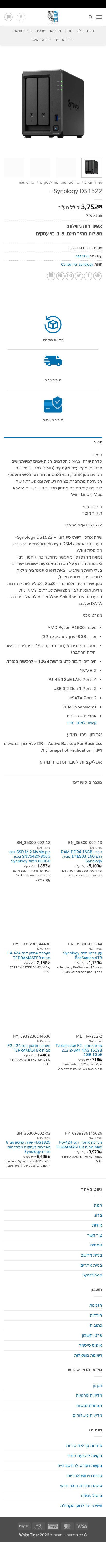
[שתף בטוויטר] (79, 276)
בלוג (80, 31)
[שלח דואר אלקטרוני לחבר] (69, 276)
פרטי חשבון (92, 1335)
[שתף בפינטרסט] (60, 276)
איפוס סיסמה (90, 1345)
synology (86, 264)
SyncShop (41, 40)
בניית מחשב (23, 31)
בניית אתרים (64, 40)
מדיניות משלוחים (87, 1415)
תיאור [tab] (98, 442)
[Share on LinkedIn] (51, 276)
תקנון (97, 1385)
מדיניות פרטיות (89, 1395)
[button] (99, 17)
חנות (90, 31)
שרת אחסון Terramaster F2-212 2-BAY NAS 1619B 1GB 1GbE (79, 1050)
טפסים (41, 31)
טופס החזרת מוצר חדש (81, 1485)
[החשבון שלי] (21, 17)
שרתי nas (26, 183)
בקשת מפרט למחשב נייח (79, 1465)
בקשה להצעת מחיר (84, 1455)
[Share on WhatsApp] (97, 276)
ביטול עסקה (91, 1495)
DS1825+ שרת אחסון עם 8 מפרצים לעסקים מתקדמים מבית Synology (28, 1147)
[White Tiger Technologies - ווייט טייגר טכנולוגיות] (53, 17)
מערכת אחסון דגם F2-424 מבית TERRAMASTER (28, 1048)
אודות (69, 31)
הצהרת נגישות (89, 1405)
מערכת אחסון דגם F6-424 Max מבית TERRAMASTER (79, 1145)
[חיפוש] (90, 17)
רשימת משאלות (88, 1355)
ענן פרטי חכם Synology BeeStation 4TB (82, 955)
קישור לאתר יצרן (82, 722)
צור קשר (55, 31)
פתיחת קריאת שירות (84, 1445)
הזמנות (95, 1305)
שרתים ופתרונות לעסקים (60, 183)
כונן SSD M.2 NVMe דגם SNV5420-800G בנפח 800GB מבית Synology (29, 856)
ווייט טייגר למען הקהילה (81, 1505)
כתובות (96, 1325)
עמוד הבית (93, 183)
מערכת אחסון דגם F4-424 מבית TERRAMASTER (28, 955)
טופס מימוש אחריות (84, 1475)
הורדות (96, 1315)
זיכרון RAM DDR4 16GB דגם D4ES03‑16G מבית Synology (81, 856)
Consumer (69, 264)
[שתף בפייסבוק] (88, 276)
